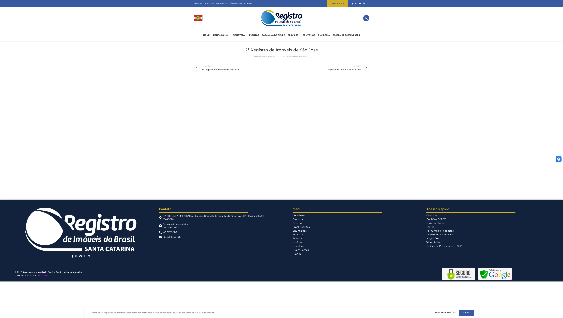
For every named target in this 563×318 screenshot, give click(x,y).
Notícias (297, 242)
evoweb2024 (272, 56)
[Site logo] (198, 18)
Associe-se (337, 3)
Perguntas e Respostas (440, 230)
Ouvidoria (298, 246)
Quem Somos (301, 250)
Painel (430, 227)
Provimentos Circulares (440, 234)
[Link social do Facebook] (353, 4)
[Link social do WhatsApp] (367, 4)
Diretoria (298, 219)
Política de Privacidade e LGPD (444, 246)
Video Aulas (433, 242)
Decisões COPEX (436, 219)
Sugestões (432, 238)
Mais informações (445, 312)
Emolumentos (301, 227)
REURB (297, 253)
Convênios (299, 215)
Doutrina (298, 223)
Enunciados (300, 230)
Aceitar (466, 312)
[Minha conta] (366, 18)
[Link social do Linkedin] (364, 4)
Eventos (297, 238)
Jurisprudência (435, 223)
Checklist (431, 215)
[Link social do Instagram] (356, 4)
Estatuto (298, 234)
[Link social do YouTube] (360, 4)
